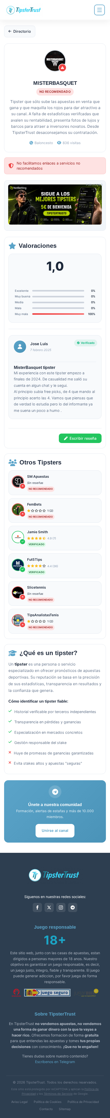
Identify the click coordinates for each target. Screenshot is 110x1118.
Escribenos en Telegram (55, 1061)
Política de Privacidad (83, 1102)
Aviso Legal (19, 1102)
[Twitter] (49, 907)
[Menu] (99, 10)
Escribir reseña (83, 438)
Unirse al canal (55, 830)
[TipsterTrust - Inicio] (24, 10)
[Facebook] (37, 907)
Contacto (46, 1109)
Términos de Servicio (58, 1094)
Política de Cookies (47, 1102)
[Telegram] (72, 907)
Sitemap (65, 1109)
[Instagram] (60, 907)
